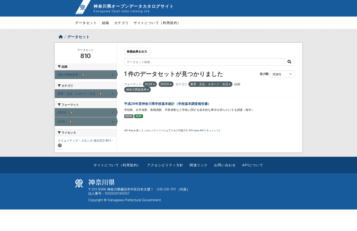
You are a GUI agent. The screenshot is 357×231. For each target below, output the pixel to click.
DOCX (128, 116)
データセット (86, 23)
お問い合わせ (225, 165)
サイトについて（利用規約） (157, 23)
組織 (105, 23)
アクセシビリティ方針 (165, 165)
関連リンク (199, 165)
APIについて (252, 165)
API (191, 130)
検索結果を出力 (137, 51)
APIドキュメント (209, 130)
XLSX (139, 116)
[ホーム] (61, 37)
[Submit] (289, 62)
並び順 (264, 73)
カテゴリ (121, 23)
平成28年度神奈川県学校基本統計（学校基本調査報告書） (167, 104)
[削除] (154, 84)
